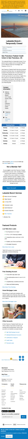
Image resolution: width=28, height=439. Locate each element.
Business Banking (4, 394)
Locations (16, 10)
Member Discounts (22, 399)
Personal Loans (10, 343)
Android (6, 163)
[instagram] (23, 357)
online (11, 161)
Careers (3, 404)
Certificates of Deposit (12, 337)
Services (4, 48)
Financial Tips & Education (23, 392)
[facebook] (20, 357)
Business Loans (4, 400)
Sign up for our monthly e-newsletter (10, 414)
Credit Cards (9, 340)
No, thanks (9, 436)
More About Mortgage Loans (9, 301)
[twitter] (20, 360)
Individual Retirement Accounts (13, 335)
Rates (21, 390)
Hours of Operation (7, 47)
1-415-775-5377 (6, 376)
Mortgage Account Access (13, 398)
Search (22, 10)
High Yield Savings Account (13, 332)
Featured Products (7, 50)
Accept (3, 436)
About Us (4, 402)
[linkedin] (23, 360)
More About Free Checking (8, 287)
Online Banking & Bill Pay (14, 394)
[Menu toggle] (25, 10)
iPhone (11, 163)
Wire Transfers (8, 213)
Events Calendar (22, 396)
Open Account (11, 188)
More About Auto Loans (8, 247)
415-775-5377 (22, 7)
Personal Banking (4, 390)
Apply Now (5, 52)
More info (24, 433)
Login (19, 10)
